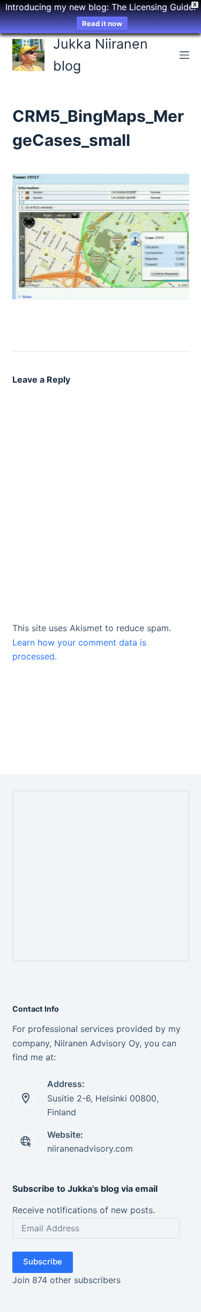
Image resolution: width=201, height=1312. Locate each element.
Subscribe (42, 1261)
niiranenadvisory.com (90, 1148)
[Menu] (184, 55)
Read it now (102, 23)
